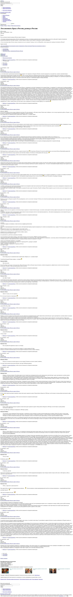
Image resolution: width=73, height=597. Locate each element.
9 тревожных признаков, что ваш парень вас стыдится (63, 569)
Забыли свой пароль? (7, 8)
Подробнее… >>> (62, 595)
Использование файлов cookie (26, 579)
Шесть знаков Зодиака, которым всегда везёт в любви (16, 569)
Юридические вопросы (15, 25)
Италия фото (5, 18)
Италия (9, 25)
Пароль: (2, 4)
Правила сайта (3, 579)
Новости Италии (6, 15)
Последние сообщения (7, 10)
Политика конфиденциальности (13, 579)
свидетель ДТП (6, 49)
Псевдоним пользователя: (5, 3)
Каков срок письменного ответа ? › (39, 45)
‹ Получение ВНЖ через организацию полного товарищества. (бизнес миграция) (16, 45)
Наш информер (35, 579)
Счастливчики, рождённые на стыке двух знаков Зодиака (40, 569)
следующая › (5, 63)
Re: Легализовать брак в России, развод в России (10, 71)
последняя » (5, 64)
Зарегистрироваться (6, 7)
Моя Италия (37, 575)
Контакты (41, 579)
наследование (5, 48)
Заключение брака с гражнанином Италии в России (13, 50)
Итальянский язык (6, 19)
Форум (4, 17)
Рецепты (4, 21)
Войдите (4, 59)
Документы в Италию (7, 20)
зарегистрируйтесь (11, 59)
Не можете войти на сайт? (5, 12)
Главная (2, 25)
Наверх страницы (3, 558)
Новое (4, 16)
